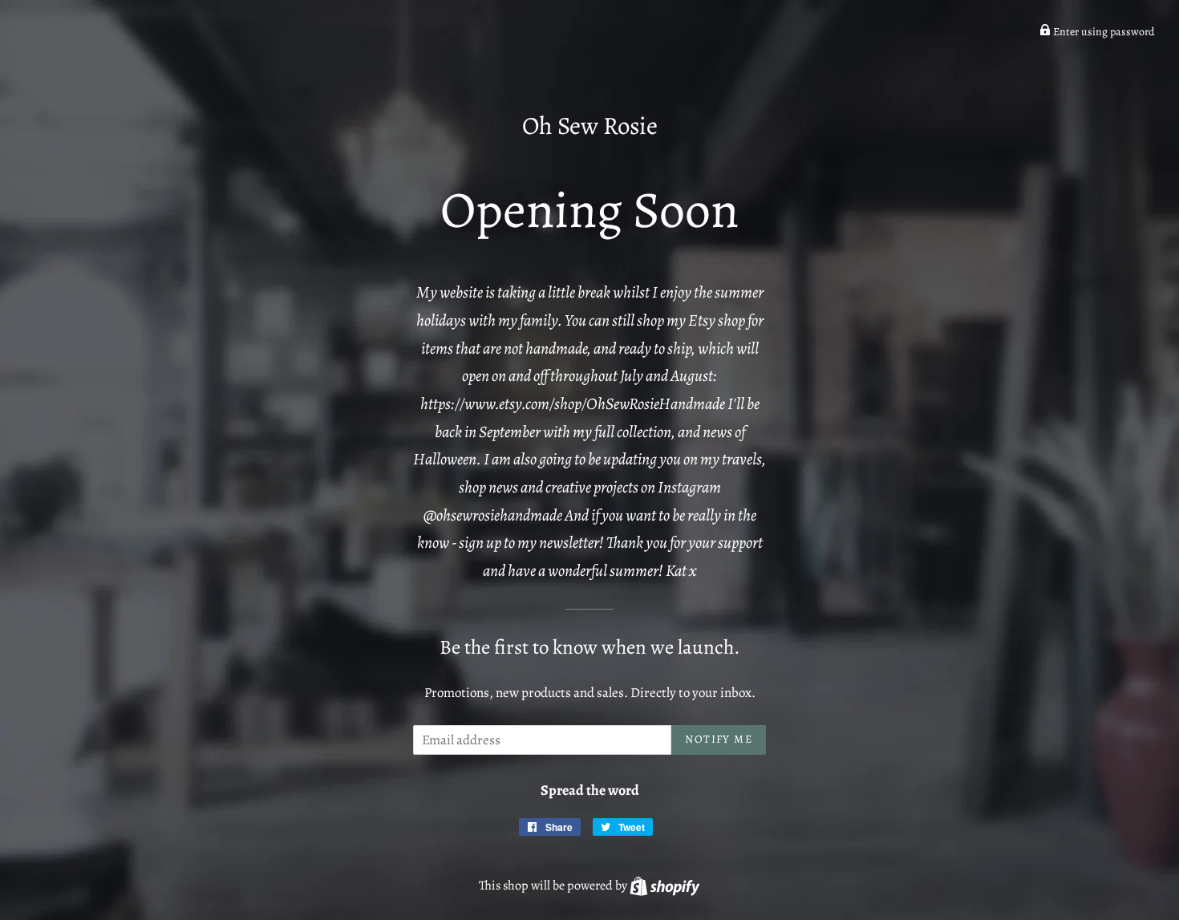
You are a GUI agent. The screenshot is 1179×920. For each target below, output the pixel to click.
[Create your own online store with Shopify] (664, 885)
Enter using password (1103, 31)
